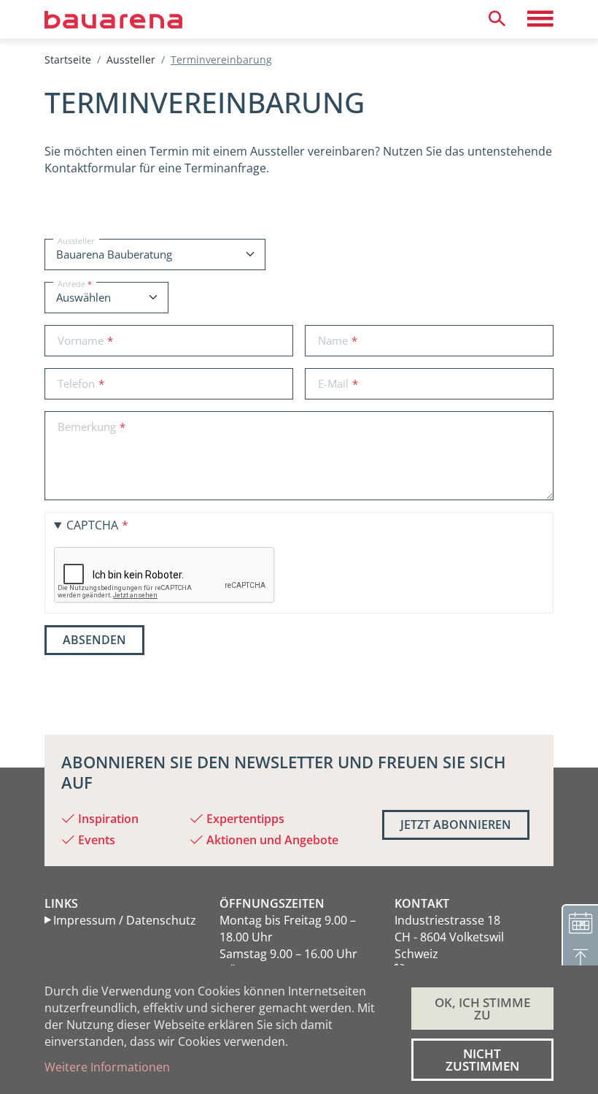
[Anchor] (32, 102)
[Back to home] (136, 18)
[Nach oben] (580, 959)
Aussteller (130, 59)
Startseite (67, 59)
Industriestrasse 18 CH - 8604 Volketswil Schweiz (449, 937)
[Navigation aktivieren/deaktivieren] (540, 19)
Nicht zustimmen (482, 1059)
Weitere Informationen (107, 1067)
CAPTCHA (92, 525)
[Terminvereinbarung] (580, 922)
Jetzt (455, 824)
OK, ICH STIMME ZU (482, 1008)
